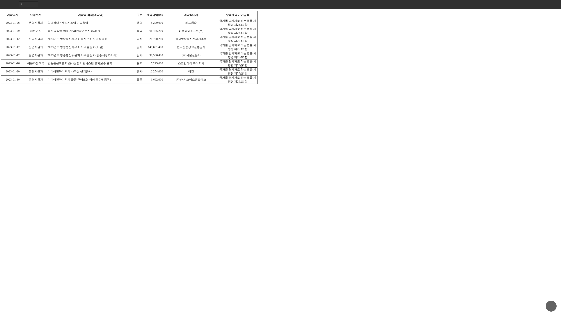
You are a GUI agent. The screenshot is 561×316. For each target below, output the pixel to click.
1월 (21, 4)
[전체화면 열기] (547, 4)
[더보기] (556, 4)
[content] (280, 158)
